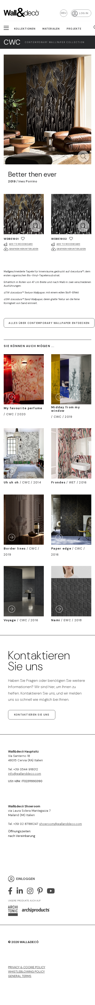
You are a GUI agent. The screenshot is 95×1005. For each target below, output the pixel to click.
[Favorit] (23, 238)
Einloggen (25, 878)
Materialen (51, 28)
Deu (63, 13)
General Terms (19, 976)
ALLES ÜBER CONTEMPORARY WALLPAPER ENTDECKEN (49, 323)
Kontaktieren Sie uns (32, 714)
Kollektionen (25, 28)
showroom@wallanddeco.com (60, 824)
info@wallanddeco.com (24, 774)
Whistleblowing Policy (26, 972)
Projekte (74, 28)
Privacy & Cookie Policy (26, 967)
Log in (83, 13)
